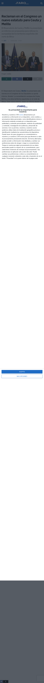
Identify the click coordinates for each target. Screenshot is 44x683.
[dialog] (22, 341)
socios (21, 114)
